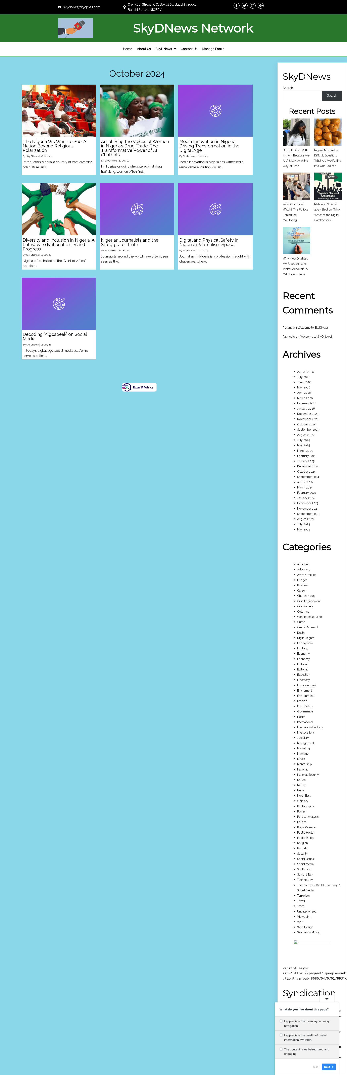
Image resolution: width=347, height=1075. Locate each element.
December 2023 (307, 503)
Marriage (302, 753)
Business (303, 585)
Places (301, 811)
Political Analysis (308, 816)
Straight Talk (305, 874)
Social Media (305, 864)
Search (288, 88)
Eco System (305, 643)
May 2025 (303, 445)
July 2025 (303, 440)
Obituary (302, 801)
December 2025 (307, 413)
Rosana (287, 327)
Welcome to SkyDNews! (313, 327)
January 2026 (306, 408)
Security (302, 853)
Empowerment (306, 685)
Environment (305, 695)
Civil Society (305, 606)
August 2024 (305, 482)
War (299, 922)
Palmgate (289, 336)
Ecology (302, 648)
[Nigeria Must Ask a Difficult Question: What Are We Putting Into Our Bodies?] (328, 133)
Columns (303, 611)
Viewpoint (303, 916)
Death (301, 632)
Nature (301, 780)
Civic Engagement (309, 601)
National (302, 769)
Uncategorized (306, 911)
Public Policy (305, 837)
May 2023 (303, 529)
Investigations (306, 732)
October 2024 (306, 471)
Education (303, 674)
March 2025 (304, 450)
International (305, 722)
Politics (301, 822)
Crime (301, 622)
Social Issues (305, 858)
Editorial (302, 664)
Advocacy (303, 569)
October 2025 (306, 424)
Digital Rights (305, 638)
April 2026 (304, 392)
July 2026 (303, 377)
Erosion (302, 701)
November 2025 (307, 419)
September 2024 (308, 476)
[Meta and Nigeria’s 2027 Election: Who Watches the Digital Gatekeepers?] (328, 187)
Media (301, 758)
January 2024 (306, 498)
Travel (301, 900)
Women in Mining (308, 932)
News (300, 790)
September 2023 (308, 513)
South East (304, 869)
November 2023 (307, 508)
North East (303, 795)
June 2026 (304, 382)
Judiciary (303, 737)
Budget (302, 580)
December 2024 (307, 466)
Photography (305, 806)
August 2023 (305, 519)
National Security (308, 774)
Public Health (305, 832)
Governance (305, 711)
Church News (306, 595)
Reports (302, 848)
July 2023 (303, 524)
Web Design (305, 927)
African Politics (306, 574)
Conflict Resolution (309, 616)
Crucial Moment (307, 627)
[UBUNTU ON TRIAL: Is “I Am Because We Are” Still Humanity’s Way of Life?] (296, 133)
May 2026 (303, 387)
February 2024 (306, 492)
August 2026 (305, 371)
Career (301, 590)
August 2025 (305, 434)
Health (301, 716)
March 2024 (305, 487)
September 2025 (308, 429)
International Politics (310, 727)
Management (305, 743)
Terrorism (303, 895)
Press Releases (307, 827)
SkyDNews (32, 156)
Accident (303, 564)
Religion (302, 843)
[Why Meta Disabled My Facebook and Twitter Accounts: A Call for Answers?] (296, 241)
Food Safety (305, 706)
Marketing (303, 748)
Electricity (303, 680)
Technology (305, 879)
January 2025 (305, 461)
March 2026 (305, 398)
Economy (303, 653)
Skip (315, 1066)
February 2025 (306, 456)
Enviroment (304, 690)
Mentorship (304, 764)
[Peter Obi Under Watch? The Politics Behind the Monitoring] (296, 187)
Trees (300, 906)
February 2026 (306, 403)
